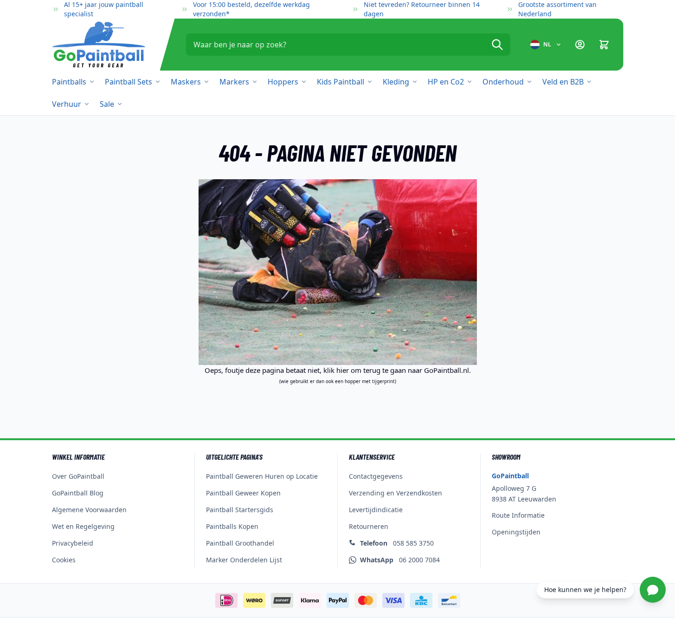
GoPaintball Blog (77, 492)
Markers (234, 82)
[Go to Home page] (98, 45)
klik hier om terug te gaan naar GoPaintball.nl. (397, 370)
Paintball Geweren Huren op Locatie (262, 476)
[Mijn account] (580, 44)
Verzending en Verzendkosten (395, 492)
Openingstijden (516, 531)
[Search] (497, 44)
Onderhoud (503, 82)
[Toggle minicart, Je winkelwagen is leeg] (604, 44)
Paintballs (69, 82)
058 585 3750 (397, 543)
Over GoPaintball (78, 476)
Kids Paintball (340, 82)
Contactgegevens (376, 476)
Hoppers (283, 82)
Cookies (64, 559)
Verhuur (66, 104)
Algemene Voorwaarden (89, 509)
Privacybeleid (72, 543)
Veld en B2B (563, 82)
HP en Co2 (446, 82)
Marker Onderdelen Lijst (244, 559)
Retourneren (368, 526)
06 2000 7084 (400, 559)
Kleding (396, 82)
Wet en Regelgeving (83, 526)
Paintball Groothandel (240, 543)
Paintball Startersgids (239, 509)
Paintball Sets (128, 82)
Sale (107, 104)
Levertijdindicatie (376, 509)
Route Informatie (518, 515)
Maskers (186, 82)
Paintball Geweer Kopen (243, 492)
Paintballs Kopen (232, 526)
